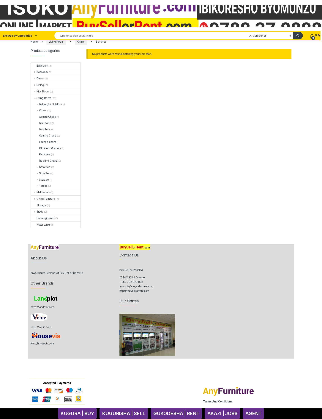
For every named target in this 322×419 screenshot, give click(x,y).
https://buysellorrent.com (134, 290)
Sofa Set (44, 173)
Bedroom (42, 71)
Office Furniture (46, 198)
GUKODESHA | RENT (176, 413)
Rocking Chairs (48, 160)
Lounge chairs (47, 141)
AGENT (253, 413)
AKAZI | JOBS (222, 413)
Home (34, 41)
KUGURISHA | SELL (123, 413)
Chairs (81, 41)
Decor (40, 78)
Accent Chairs (47, 116)
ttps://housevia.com (42, 343)
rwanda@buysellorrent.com (136, 286)
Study (40, 211)
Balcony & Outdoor (50, 104)
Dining (40, 84)
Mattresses (43, 192)
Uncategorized (46, 218)
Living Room (56, 41)
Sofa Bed (44, 166)
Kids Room (43, 91)
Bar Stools (45, 123)
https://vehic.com (41, 327)
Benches (44, 129)
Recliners (44, 154)
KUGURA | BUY (77, 413)
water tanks (43, 224)
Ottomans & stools (50, 148)
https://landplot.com (42, 307)
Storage (44, 179)
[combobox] (150, 35)
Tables (43, 185)
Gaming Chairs (47, 135)
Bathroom (42, 65)
